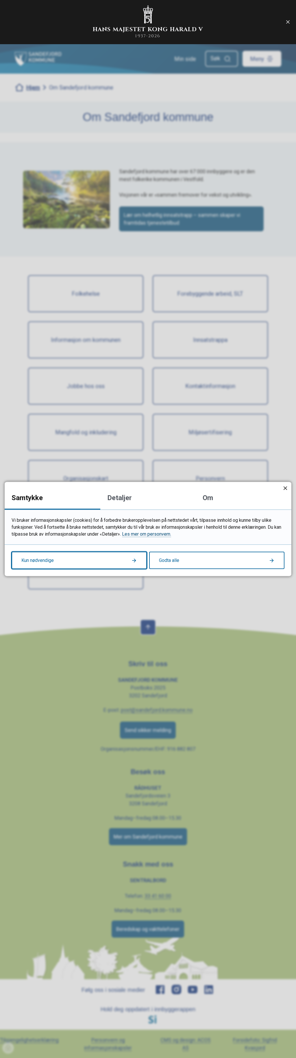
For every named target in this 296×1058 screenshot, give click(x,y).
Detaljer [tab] (119, 498)
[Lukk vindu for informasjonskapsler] (285, 488)
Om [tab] (208, 498)
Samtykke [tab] (27, 498)
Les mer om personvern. (146, 534)
